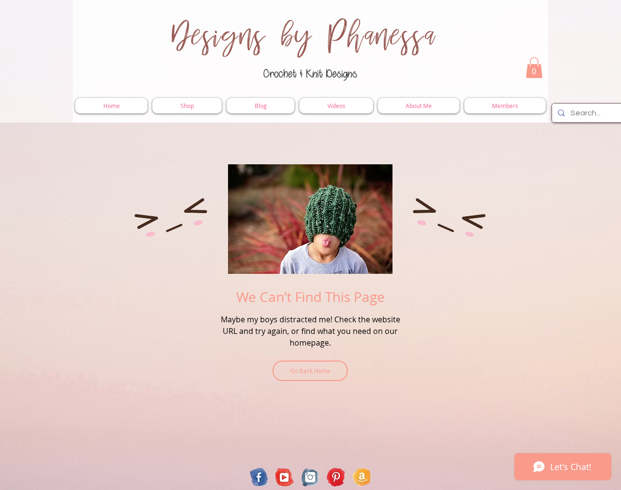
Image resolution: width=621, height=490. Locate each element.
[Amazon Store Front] (361, 477)
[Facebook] (258, 477)
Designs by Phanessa (304, 36)
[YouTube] (284, 477)
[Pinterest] (336, 477)
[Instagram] (310, 477)
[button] (534, 67)
